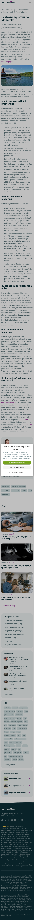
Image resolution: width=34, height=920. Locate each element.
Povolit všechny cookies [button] (17, 462)
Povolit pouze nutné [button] (17, 467)
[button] (17, 472)
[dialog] (17, 460)
